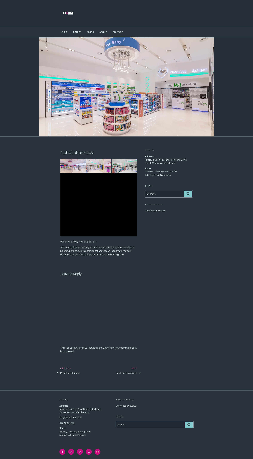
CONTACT (118, 32)
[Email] (97, 452)
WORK (90, 32)
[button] (73, 166)
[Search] (188, 194)
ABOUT (103, 32)
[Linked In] (80, 452)
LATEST (77, 32)
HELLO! (64, 32)
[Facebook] (62, 452)
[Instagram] (71, 452)
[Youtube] (89, 452)
